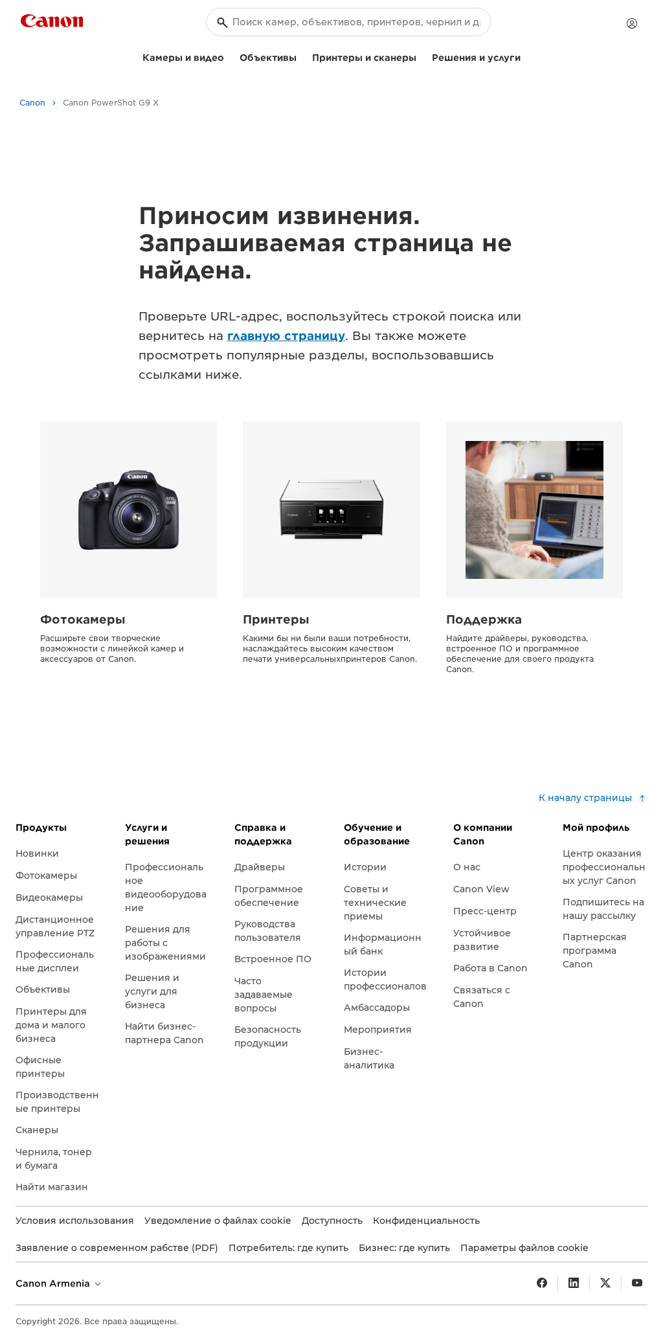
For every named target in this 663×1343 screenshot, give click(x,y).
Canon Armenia (54, 1283)
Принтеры (276, 619)
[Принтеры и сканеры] (421, 56)
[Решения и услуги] (526, 56)
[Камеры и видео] (229, 56)
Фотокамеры (83, 619)
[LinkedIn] (573, 1283)
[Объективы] (302, 56)
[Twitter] (605, 1283)
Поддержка (484, 619)
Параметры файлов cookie (524, 1248)
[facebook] (541, 1283)
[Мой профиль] (632, 23)
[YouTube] (637, 1283)
